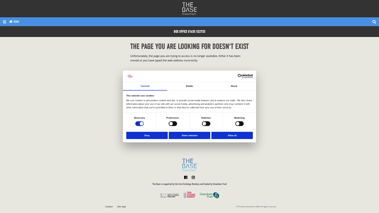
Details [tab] (189, 86)
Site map (121, 206)
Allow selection (189, 135)
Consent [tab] (145, 86)
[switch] (173, 123)
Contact (109, 206)
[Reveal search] (374, 21)
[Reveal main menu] (4, 21)
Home (16, 21)
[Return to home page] (189, 165)
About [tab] (234, 86)
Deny (147, 135)
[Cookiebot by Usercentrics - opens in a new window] (240, 76)
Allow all (232, 135)
